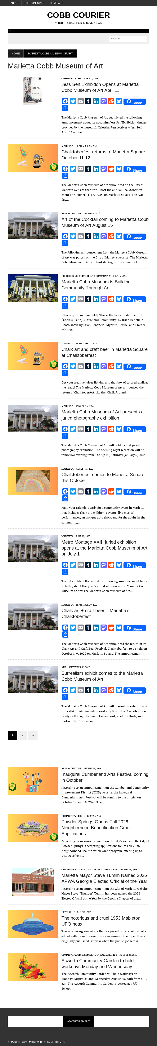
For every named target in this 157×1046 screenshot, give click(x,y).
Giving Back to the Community (97, 954)
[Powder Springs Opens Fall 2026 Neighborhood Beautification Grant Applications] (33, 839)
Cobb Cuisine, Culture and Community (85, 276)
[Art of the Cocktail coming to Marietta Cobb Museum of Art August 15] (33, 237)
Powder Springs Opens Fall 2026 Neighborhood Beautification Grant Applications (96, 827)
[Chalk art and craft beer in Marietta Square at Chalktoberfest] (33, 367)
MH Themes (58, 1042)
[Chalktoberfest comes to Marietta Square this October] (33, 492)
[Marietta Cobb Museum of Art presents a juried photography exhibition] (33, 430)
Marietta (67, 146)
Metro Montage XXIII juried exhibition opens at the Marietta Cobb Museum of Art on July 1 (104, 547)
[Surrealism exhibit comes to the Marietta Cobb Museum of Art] (33, 691)
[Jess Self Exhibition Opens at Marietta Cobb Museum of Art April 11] (33, 102)
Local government (105, 869)
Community (68, 954)
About (15, 3)
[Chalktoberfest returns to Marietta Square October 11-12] (33, 169)
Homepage (56, 3)
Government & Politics (76, 869)
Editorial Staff (34, 3)
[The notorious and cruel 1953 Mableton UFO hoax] (33, 936)
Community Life (71, 78)
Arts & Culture (71, 213)
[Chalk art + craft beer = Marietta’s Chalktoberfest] (33, 628)
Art (63, 667)
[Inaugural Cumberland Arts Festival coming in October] (33, 792)
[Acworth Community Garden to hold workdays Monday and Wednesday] (33, 978)
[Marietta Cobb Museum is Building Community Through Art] (33, 299)
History (66, 912)
